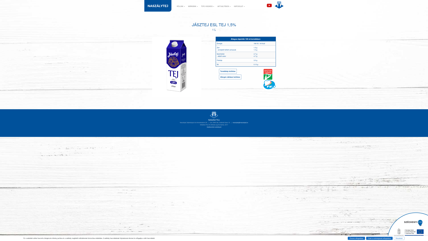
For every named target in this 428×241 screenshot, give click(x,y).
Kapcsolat (239, 6)
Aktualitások (223, 6)
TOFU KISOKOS (207, 6)
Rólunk (180, 6)
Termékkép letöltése (228, 71)
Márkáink (192, 6)
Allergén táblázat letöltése (230, 77)
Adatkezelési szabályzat (214, 127)
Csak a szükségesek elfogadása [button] (379, 238)
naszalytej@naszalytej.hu (240, 122)
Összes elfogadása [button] (356, 238)
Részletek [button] (399, 238)
